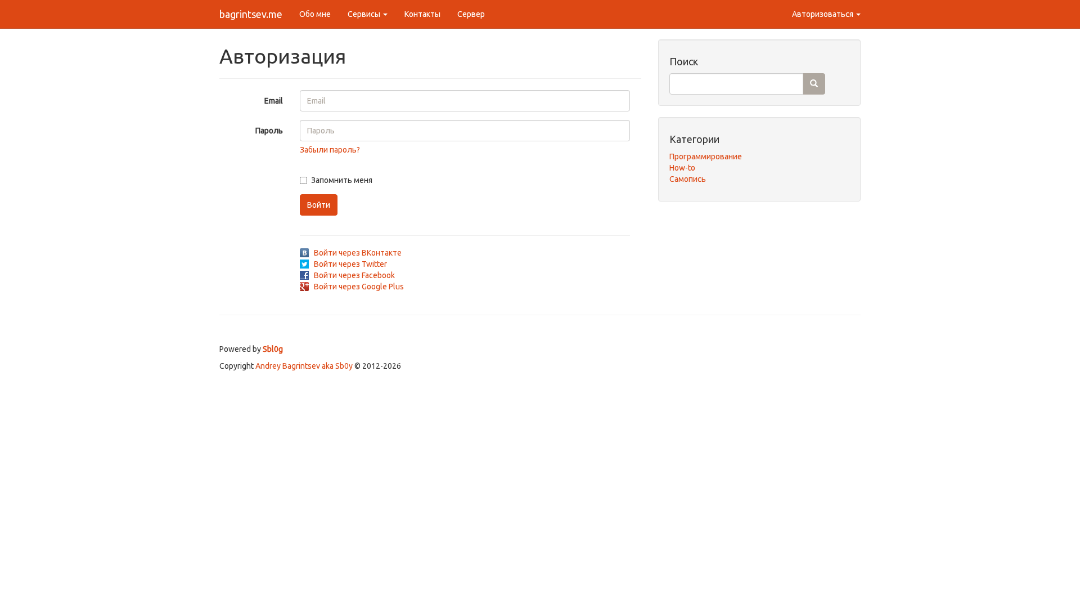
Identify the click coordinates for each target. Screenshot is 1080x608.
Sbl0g (273, 349)
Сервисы (365, 14)
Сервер (471, 14)
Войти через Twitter (350, 264)
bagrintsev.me (250, 14)
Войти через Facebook (354, 275)
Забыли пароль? (330, 149)
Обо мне (315, 14)
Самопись (687, 179)
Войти (318, 204)
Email (273, 100)
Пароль (269, 130)
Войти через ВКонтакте (358, 252)
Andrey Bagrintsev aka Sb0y (304, 365)
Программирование (705, 156)
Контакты (422, 14)
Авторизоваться (823, 14)
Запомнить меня (341, 180)
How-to (682, 167)
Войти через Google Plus (359, 286)
